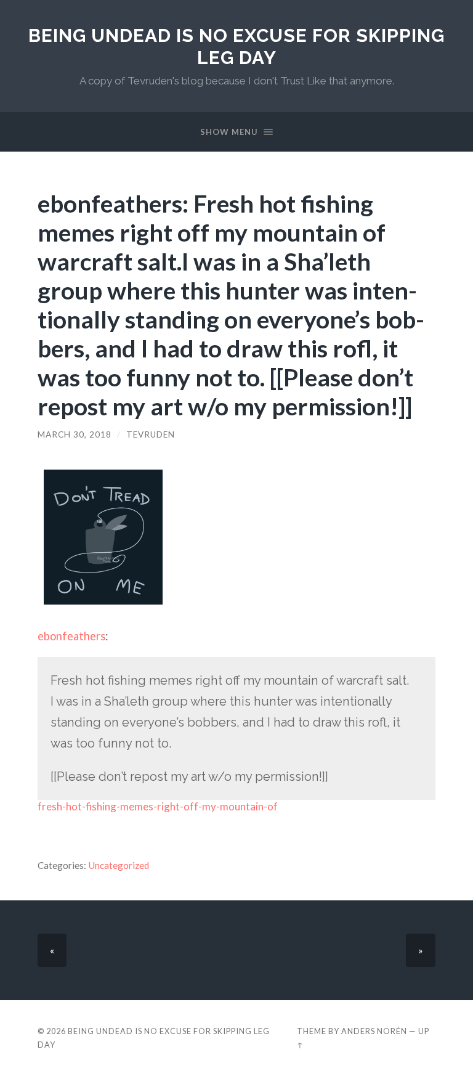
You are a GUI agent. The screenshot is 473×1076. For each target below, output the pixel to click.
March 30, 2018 (74, 434)
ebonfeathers (71, 636)
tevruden (150, 434)
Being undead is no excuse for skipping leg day (236, 46)
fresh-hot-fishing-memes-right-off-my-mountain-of (158, 806)
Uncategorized (118, 865)
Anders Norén (374, 1031)
